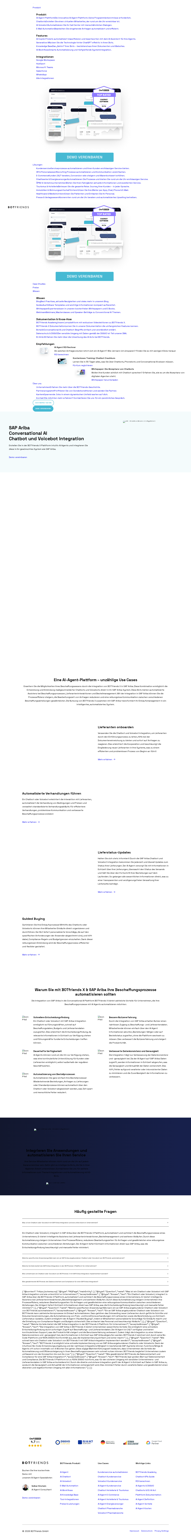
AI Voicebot (65, 1481)
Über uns (37, 383)
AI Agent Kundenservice (109, 1485)
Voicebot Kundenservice (110, 1481)
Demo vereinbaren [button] (18, 457)
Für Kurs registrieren (83, 365)
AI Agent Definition (145, 1499)
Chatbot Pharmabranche (110, 1508)
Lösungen (37, 164)
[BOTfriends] (18, 207)
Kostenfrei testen (43, 403)
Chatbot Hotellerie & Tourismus (113, 1490)
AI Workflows (66, 1490)
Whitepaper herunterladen (104, 380)
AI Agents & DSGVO (145, 1485)
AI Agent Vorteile (144, 1503)
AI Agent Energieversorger (110, 1503)
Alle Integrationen (45, 78)
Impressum (134, 1531)
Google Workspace (45, 60)
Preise (36, 287)
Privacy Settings (162, 1531)
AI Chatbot (65, 1476)
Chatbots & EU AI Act (146, 1490)
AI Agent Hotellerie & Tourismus (113, 1499)
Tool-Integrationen (69, 1499)
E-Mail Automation (69, 1485)
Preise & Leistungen (69, 1503)
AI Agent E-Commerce (108, 1494)
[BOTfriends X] (35, 1449)
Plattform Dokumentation (148, 1494)
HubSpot (40, 63)
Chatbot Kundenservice (109, 1476)
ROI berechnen (61, 354)
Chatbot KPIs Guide (145, 1476)
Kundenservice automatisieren (113, 1472)
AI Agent (64, 1472)
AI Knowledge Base (69, 1494)
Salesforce (41, 71)
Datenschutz (147, 1531)
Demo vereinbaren (43, 409)
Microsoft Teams (44, 67)
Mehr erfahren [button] (105, 759)
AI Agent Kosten (144, 1508)
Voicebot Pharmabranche (110, 1513)
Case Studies (39, 284)
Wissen (36, 291)
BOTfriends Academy (146, 1472)
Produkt (37, 7)
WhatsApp (41, 74)
